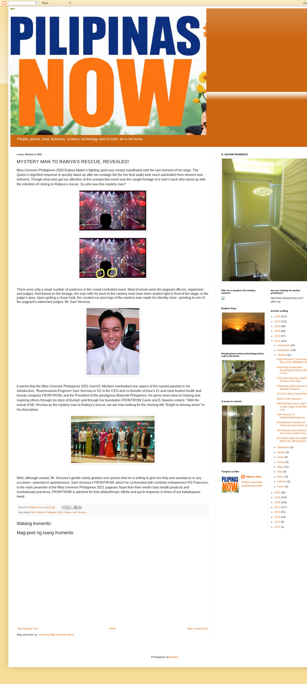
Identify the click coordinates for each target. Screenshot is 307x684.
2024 (277, 326)
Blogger (173, 657)
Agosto (281, 452)
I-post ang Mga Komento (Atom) (56, 634)
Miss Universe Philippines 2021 (47, 512)
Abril (280, 471)
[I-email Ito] (64, 507)
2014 (277, 521)
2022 (277, 336)
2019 (277, 497)
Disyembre (283, 345)
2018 (277, 502)
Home (112, 628)
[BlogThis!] (68, 507)
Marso (281, 476)
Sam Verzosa (79, 512)
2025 (277, 321)
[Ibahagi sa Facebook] (76, 507)
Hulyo (281, 457)
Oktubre (282, 354)
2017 (277, 507)
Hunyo (281, 462)
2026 (277, 316)
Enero (281, 486)
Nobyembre (284, 350)
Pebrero (282, 481)
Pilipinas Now (253, 476)
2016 (277, 512)
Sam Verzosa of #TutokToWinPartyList (290, 416)
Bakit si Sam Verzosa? (289, 398)
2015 (277, 517)
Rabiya (67, 512)
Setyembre (283, 447)
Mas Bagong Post (28, 628)
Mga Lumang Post (197, 628)
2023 (277, 331)
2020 (277, 492)
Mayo (280, 466)
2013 (277, 526)
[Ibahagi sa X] (72, 507)
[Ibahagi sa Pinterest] (80, 507)
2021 (277, 340)
